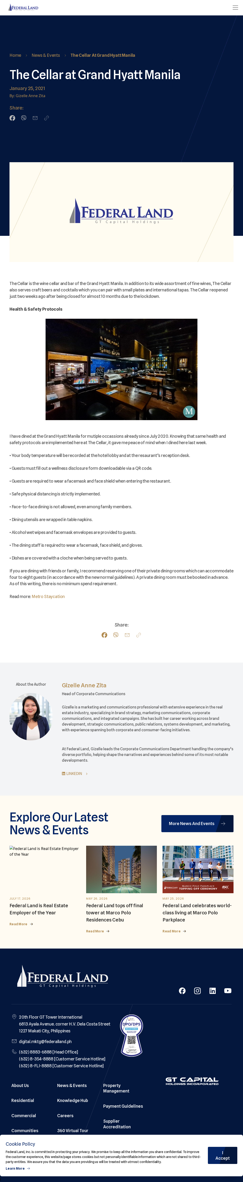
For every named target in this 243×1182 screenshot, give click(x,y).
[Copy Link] (46, 118)
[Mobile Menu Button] (235, 7)
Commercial (23, 1115)
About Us (20, 1085)
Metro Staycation (48, 596)
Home (15, 55)
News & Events (46, 55)
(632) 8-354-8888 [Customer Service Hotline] (62, 1058)
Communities (24, 1130)
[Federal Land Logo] (62, 977)
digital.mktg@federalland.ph (45, 1041)
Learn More (15, 1168)
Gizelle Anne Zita (84, 685)
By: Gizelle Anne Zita (27, 95)
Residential (22, 1100)
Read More (18, 924)
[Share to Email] (35, 118)
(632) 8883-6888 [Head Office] (48, 1051)
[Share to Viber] (24, 118)
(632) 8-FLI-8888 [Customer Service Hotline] (61, 1065)
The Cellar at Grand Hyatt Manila (102, 55)
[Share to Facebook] (12, 118)
